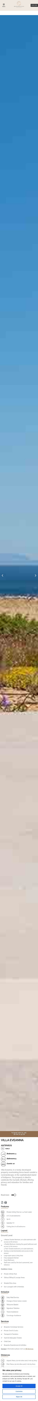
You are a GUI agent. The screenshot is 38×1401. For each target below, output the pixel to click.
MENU (3, 6)
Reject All (19, 1397)
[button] (2, 575)
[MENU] (4, 4)
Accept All (19, 1386)
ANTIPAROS (6, 1145)
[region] (19, 1384)
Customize (19, 1391)
